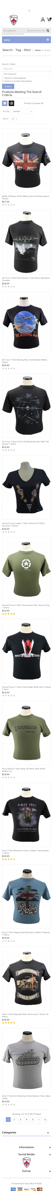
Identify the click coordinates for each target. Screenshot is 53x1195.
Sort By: (6, 111)
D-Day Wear (28, 1183)
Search (47, 50)
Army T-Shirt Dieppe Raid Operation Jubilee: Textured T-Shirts (26, 933)
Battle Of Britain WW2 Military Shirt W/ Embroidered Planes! (25, 197)
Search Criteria (8, 64)
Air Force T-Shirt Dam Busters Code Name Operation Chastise (26, 279)
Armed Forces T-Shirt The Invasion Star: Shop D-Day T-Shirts (25, 606)
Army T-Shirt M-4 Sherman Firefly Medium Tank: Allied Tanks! (26, 1097)
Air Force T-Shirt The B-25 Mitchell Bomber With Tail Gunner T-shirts (25, 442)
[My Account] (43, 19)
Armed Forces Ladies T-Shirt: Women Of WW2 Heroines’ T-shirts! (23, 524)
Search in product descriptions (18, 81)
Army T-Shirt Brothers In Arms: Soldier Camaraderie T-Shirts (25, 851)
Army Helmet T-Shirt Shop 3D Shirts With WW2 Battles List (23, 769)
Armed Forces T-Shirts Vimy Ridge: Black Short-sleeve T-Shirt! (26, 688)
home (38, 50)
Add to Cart (10, 206)
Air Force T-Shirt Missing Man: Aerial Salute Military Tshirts (24, 361)
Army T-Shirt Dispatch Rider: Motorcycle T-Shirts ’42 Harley (25, 1015)
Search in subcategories (15, 78)
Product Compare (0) (33, 103)
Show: (5, 118)
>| (45, 1119)
